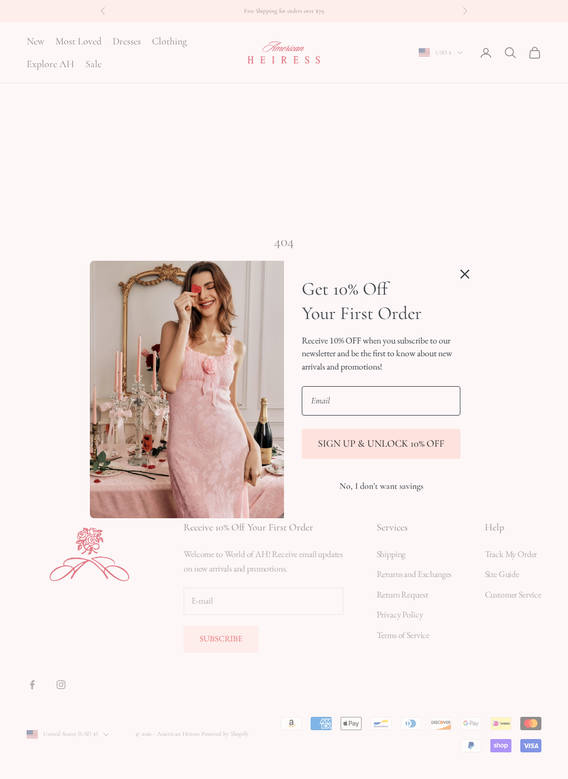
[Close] (465, 274)
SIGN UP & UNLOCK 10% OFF (381, 443)
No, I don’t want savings (381, 486)
